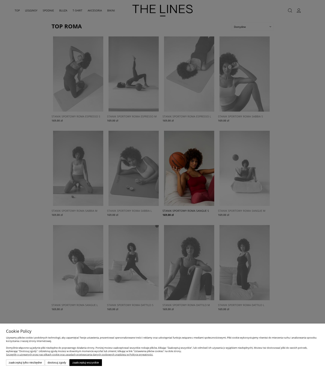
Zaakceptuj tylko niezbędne (25, 362)
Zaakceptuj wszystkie (85, 362)
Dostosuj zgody (57, 362)
